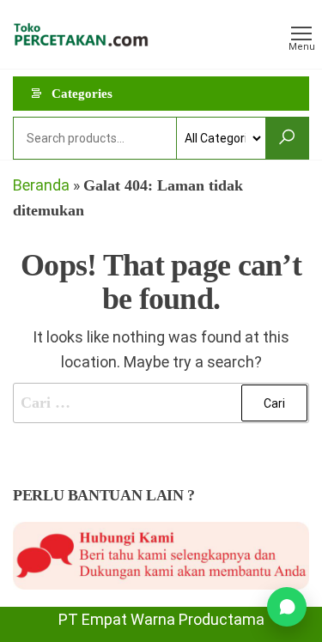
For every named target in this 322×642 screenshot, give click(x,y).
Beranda (41, 185)
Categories (82, 93)
